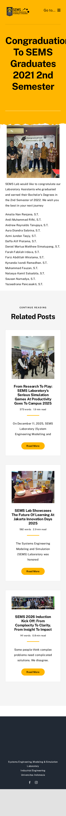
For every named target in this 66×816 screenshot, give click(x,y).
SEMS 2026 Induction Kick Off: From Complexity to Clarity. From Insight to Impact (33, 623)
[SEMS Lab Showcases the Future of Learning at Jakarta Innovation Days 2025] (33, 473)
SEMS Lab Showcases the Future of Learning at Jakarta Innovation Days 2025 (33, 516)
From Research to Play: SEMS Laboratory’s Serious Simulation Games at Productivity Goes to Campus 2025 (33, 394)
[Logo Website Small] (17, 8)
